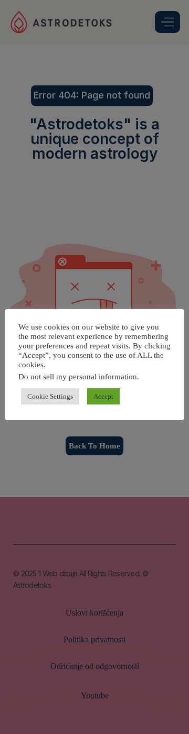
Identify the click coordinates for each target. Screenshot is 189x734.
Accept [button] (103, 396)
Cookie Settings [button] (50, 396)
